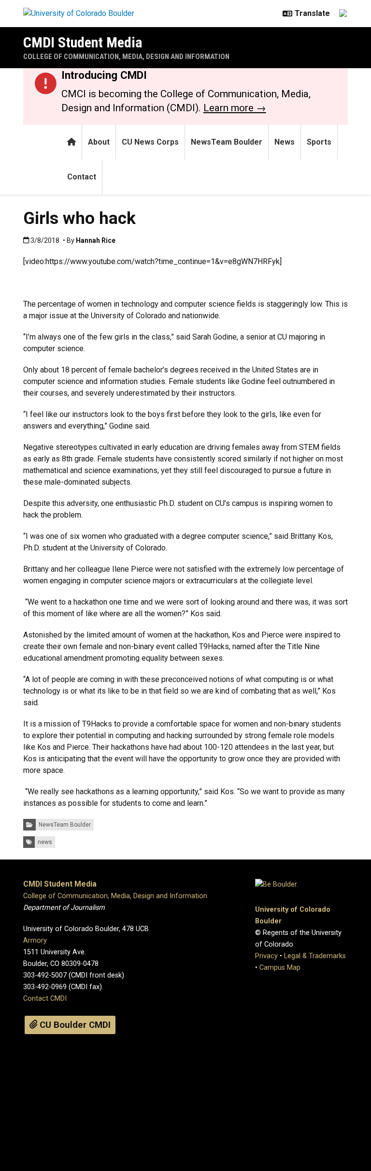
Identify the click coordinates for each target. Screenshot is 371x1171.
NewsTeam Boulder (226, 142)
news (45, 842)
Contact (81, 176)
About (99, 142)
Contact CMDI (45, 998)
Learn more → (234, 108)
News (284, 142)
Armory (35, 940)
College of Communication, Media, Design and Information (126, 56)
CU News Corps (150, 142)
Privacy (266, 956)
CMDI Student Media (83, 42)
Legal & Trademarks (315, 956)
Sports (319, 142)
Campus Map (279, 967)
